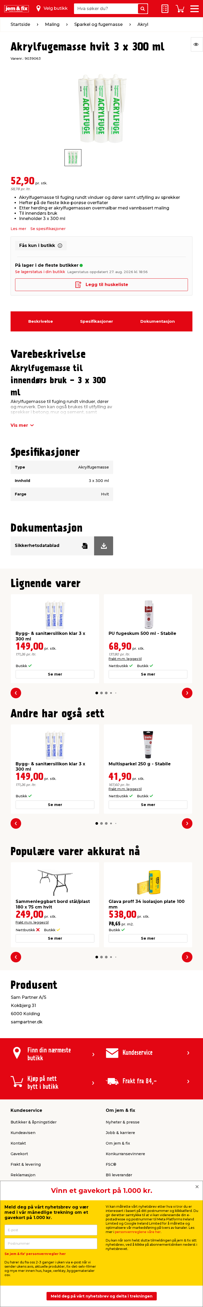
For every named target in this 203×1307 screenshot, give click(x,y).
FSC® (111, 1164)
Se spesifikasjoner (48, 228)
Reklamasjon (23, 1175)
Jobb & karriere (120, 1132)
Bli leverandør (119, 1175)
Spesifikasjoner (96, 321)
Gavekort (19, 1153)
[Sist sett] (197, 44)
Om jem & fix (118, 1143)
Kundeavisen (23, 1132)
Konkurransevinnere (125, 1153)
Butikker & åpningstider (34, 1122)
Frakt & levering (26, 1164)
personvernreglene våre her (138, 1232)
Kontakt (18, 1143)
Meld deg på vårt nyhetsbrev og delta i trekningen (102, 1296)
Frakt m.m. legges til (125, 658)
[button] (96, 693)
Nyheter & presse (123, 1122)
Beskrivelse (40, 321)
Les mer (18, 228)
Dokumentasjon (157, 321)
